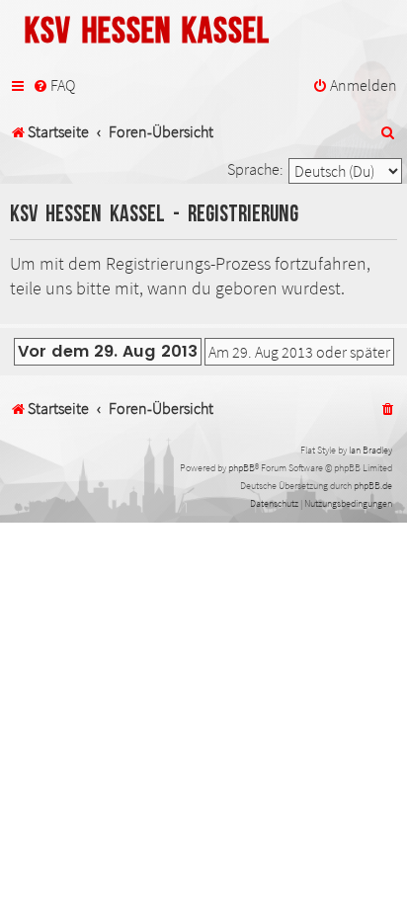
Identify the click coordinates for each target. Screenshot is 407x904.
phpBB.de (373, 485)
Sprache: (255, 169)
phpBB (241, 467)
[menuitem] (54, 86)
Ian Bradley (370, 450)
